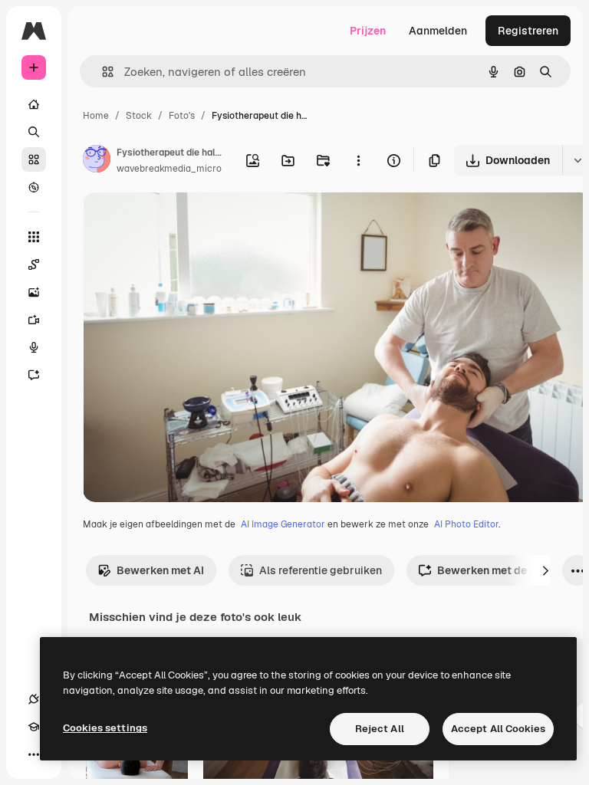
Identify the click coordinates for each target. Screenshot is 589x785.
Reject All (379, 728)
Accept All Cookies (498, 728)
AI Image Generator (283, 524)
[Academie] (33, 726)
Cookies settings (105, 727)
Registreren (528, 31)
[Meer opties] (358, 160)
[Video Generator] (33, 319)
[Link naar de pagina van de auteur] (96, 161)
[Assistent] (33, 375)
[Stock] (33, 159)
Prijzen (368, 31)
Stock (139, 116)
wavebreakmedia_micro (169, 169)
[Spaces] (33, 264)
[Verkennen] (33, 187)
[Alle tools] (33, 237)
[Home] (33, 104)
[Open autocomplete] (102, 71)
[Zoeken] (33, 132)
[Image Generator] (33, 292)
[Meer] (33, 754)
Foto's (182, 116)
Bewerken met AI (160, 570)
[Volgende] (545, 570)
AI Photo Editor (466, 524)
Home (96, 116)
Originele (184, 222)
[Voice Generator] (33, 347)
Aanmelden (438, 31)
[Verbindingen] (33, 699)
